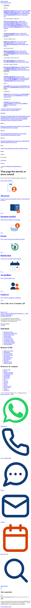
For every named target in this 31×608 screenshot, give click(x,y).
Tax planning (19, 120)
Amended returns (8, 135)
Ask (2, 598)
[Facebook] (1, 325)
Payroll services (14, 126)
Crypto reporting (8, 337)
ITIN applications (8, 344)
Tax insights (6, 142)
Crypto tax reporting (11, 120)
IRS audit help (12, 133)
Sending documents (14, 141)
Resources (6, 71)
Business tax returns (5, 126)
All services (14, 142)
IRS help (6, 55)
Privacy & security (5, 394)
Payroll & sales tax (8, 353)
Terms (11, 394)
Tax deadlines (22, 141)
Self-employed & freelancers (16, 116)
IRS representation (5, 133)
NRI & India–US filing (8, 119)
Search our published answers (8, 597)
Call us (6, 313)
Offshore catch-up (16, 135)
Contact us (10, 180)
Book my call (4, 312)
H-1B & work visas (16, 117)
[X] (2, 325)
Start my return (7, 606)
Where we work (7, 386)
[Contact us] (1, 588)
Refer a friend (24, 148)
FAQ (10, 142)
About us (3, 148)
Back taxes (6, 360)
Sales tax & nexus (22, 126)
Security (15, 148)
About (5, 88)
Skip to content (4, 1)
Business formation (8, 355)
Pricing (5, 106)
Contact (19, 148)
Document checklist (5, 141)
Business (6, 36)
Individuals (6, 5)
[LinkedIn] (4, 325)
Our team (7, 148)
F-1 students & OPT (8, 340)
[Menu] (19, 110)
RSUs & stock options (9, 334)
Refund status (7, 376)
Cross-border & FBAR (19, 119)
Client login (3, 110)
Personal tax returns (5, 116)
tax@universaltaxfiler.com (15, 108)
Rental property (7, 117)
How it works (7, 369)
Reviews (11, 148)
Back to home (4, 180)
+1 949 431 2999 (5, 108)
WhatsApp (19, 313)
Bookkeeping (8, 127)
